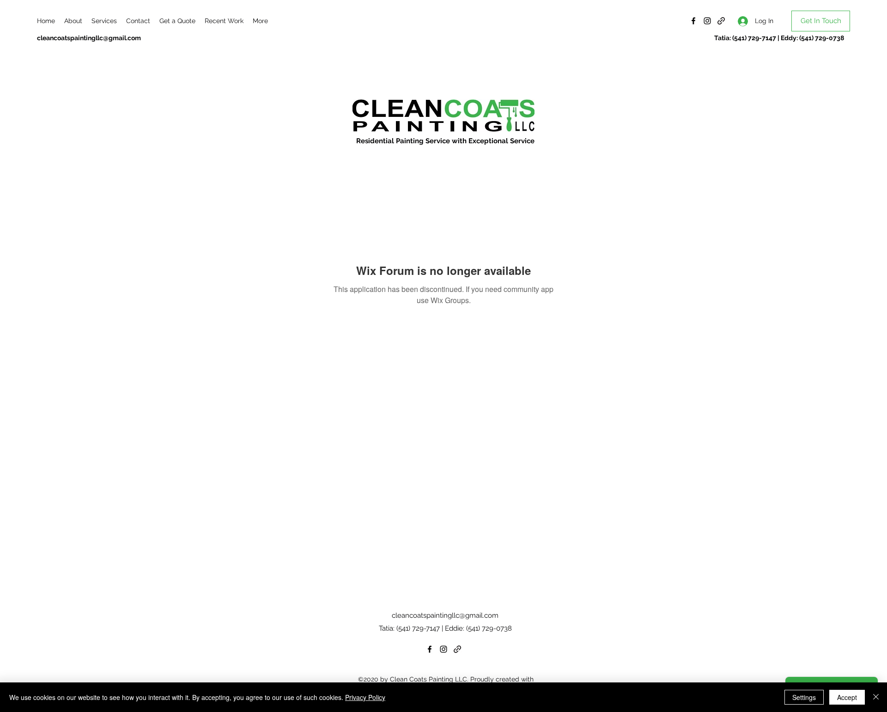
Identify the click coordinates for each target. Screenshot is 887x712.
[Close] (875, 697)
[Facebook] (693, 20)
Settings (804, 697)
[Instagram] (707, 20)
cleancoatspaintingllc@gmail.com (89, 38)
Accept (847, 697)
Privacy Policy (365, 697)
